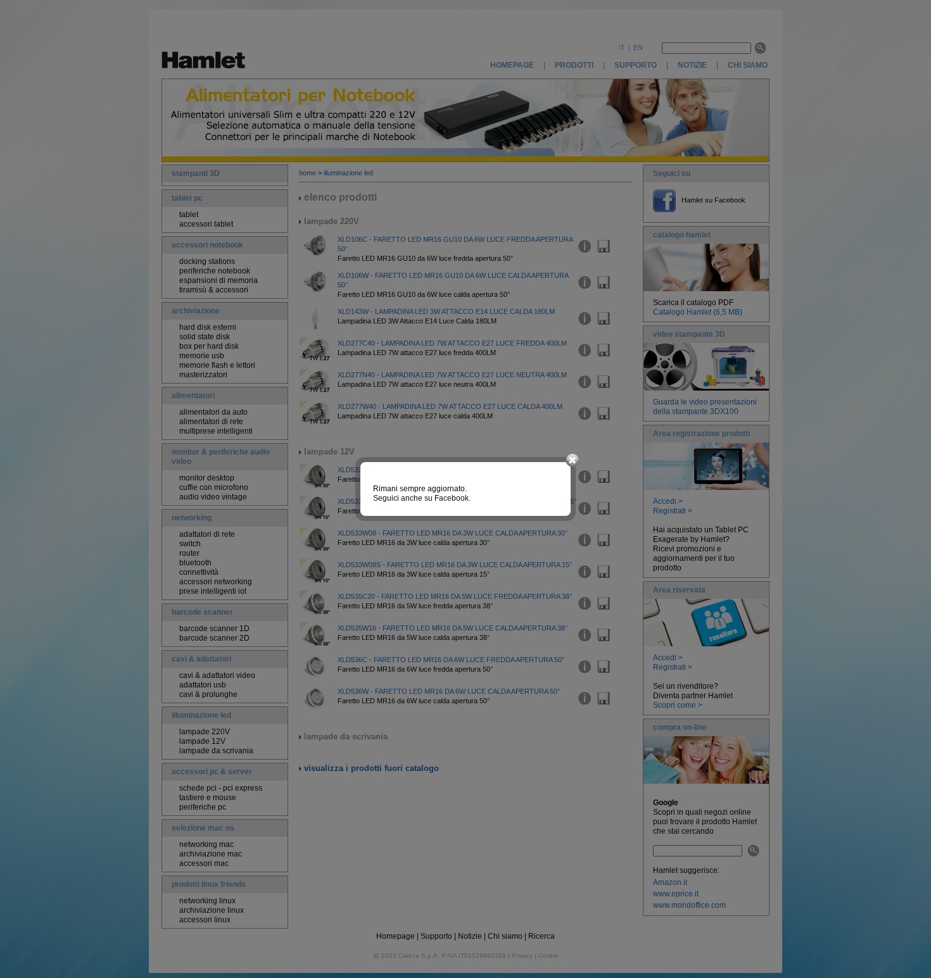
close (572, 461)
